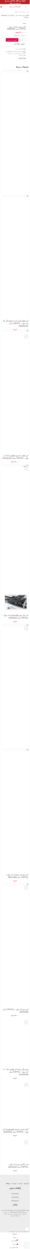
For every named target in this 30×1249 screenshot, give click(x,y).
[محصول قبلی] (6, 12)
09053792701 (15, 1200)
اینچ (19, 53)
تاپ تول (10, 53)
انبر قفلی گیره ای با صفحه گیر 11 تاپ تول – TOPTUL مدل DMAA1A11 (15, 323)
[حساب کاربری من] (3, 6)
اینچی (16, 53)
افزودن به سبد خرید (12, 40)
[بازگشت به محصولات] (4, 12)
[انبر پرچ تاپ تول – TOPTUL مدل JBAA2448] (15, 945)
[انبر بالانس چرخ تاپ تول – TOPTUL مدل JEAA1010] (15, 1150)
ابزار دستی (22, 12)
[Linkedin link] (11, 58)
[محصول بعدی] (2, 12)
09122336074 (15, 1197)
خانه (28, 12)
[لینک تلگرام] (9, 58)
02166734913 (15, 1193)
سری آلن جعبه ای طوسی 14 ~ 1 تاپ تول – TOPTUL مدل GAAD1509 (15, 1072)
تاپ (13, 53)
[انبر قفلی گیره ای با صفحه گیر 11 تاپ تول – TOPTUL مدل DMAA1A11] (15, 132)
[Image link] (15, 1178)
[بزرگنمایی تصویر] (27, 1229)
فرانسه (17, 49)
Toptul (15, 51)
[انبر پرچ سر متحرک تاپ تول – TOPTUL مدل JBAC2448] (15, 686)
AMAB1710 (11, 51)
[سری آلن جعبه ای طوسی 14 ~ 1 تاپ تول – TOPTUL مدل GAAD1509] (15, 1030)
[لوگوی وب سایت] (15, 6)
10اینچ (19, 51)
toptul (24, 23)
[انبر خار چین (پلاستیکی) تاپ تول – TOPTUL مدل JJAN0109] (15, 526)
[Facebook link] (17, 58)
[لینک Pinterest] (13, 58)
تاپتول (24, 55)
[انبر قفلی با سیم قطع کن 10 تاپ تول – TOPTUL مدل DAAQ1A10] (15, 392)
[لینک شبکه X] (15, 58)
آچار (6, 51)
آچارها (16, 12)
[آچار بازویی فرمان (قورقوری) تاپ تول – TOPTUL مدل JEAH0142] (15, 1090)
